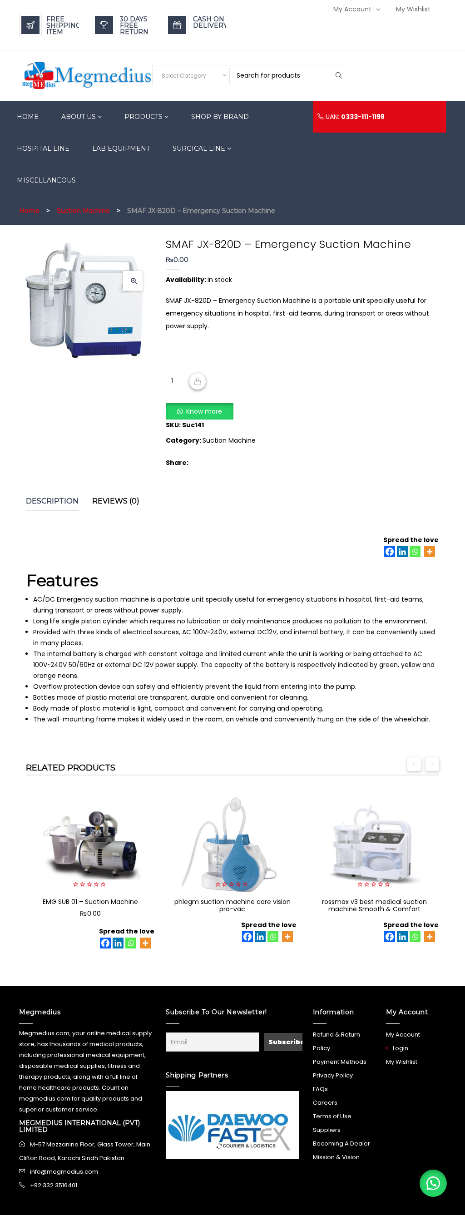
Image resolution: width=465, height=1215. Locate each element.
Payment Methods (339, 1061)
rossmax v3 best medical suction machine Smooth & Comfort (374, 905)
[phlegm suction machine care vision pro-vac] (232, 844)
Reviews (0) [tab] (115, 501)
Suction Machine (83, 211)
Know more (204, 411)
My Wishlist (413, 9)
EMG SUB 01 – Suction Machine (90, 901)
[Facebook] (389, 551)
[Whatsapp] (415, 551)
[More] (429, 551)
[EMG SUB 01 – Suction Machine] (90, 844)
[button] (133, 281)
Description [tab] (52, 501)
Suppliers (327, 1130)
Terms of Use (332, 1116)
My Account (352, 9)
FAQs (320, 1089)
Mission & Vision (336, 1157)
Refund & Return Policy (336, 1041)
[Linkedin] (402, 551)
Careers (325, 1102)
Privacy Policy (333, 1075)
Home (29, 211)
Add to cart (197, 381)
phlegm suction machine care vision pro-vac (232, 905)
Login (400, 1048)
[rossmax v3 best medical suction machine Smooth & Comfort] (374, 844)
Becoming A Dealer (341, 1143)
